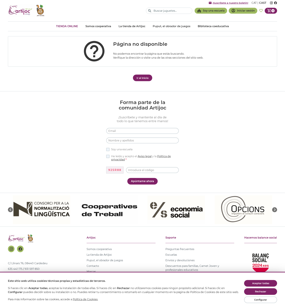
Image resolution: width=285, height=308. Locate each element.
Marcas (91, 271)
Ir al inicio (143, 78)
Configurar (260, 299)
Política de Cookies (85, 299)
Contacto (93, 266)
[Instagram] (11, 249)
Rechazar (260, 291)
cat (254, 2)
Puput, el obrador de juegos (105, 260)
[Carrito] (271, 11)
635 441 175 (15, 268)
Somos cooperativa (98, 26)
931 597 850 (32, 268)
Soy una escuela (121, 149)
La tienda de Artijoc (132, 26)
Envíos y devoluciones (180, 260)
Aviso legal (145, 156)
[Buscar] (150, 10)
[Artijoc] (27, 10)
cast (262, 2)
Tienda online (67, 26)
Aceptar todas (260, 283)
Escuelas (171, 254)
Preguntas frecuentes (179, 249)
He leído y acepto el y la (141, 158)
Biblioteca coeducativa (213, 26)
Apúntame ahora (142, 181)
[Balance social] (260, 261)
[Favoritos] (261, 11)
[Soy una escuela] (211, 11)
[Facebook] (20, 249)
